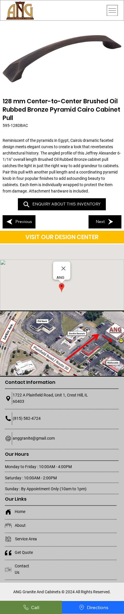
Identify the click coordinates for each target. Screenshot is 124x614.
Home (20, 511)
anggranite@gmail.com (34, 438)
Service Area (26, 539)
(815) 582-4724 (27, 418)
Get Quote (24, 552)
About (20, 525)
